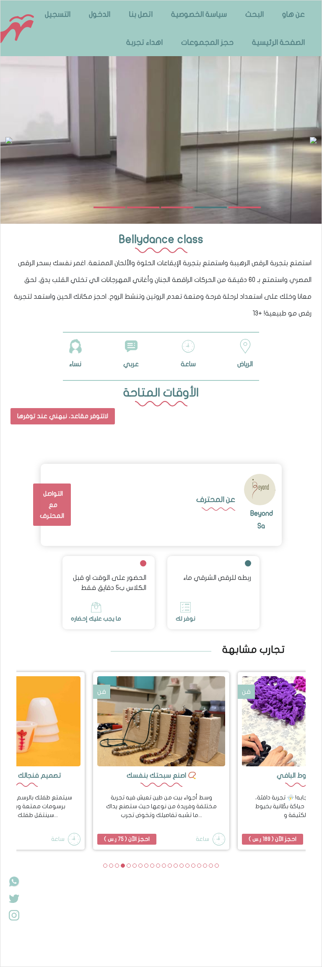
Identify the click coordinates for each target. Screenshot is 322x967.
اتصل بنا (141, 14)
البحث (254, 14)
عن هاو (293, 14)
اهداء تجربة (144, 43)
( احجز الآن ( (127, 839)
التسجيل (57, 14)
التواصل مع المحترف (52, 504)
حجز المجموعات (207, 43)
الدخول (99, 14)
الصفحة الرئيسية (278, 43)
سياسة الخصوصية (199, 14)
